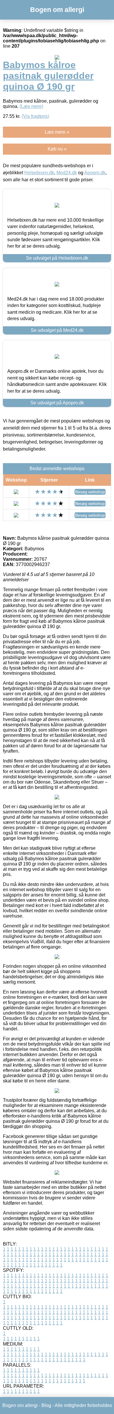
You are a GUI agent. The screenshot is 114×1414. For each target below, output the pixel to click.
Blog (46, 1405)
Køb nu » (57, 148)
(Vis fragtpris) (35, 116)
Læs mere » (57, 132)
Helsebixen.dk (39, 172)
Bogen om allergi (57, 9)
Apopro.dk (95, 172)
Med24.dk (66, 172)
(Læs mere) (31, 106)
